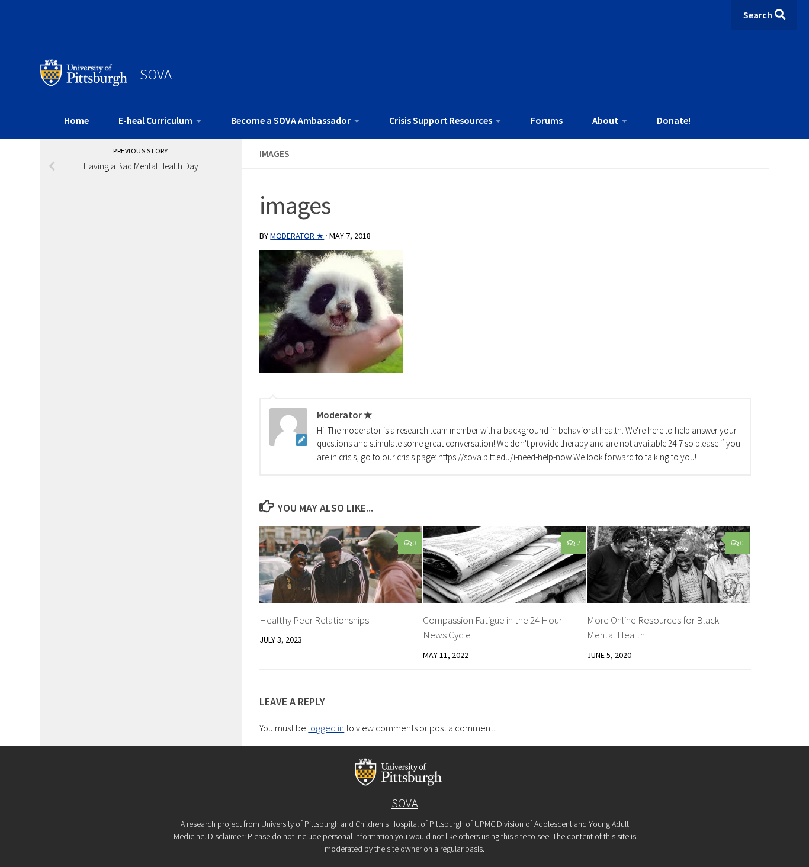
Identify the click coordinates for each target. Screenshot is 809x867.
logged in (326, 728)
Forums (547, 120)
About (605, 120)
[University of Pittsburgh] (84, 83)
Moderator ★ (297, 235)
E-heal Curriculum (155, 120)
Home (76, 120)
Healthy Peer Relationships (314, 620)
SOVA (156, 74)
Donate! (674, 120)
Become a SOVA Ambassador (291, 120)
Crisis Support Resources (440, 120)
